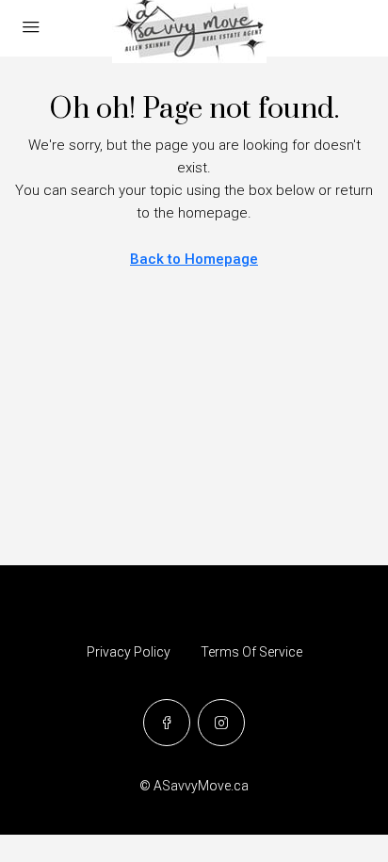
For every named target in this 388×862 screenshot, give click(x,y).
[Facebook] (166, 722)
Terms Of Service (251, 651)
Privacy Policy (128, 651)
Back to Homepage (194, 259)
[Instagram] (221, 722)
